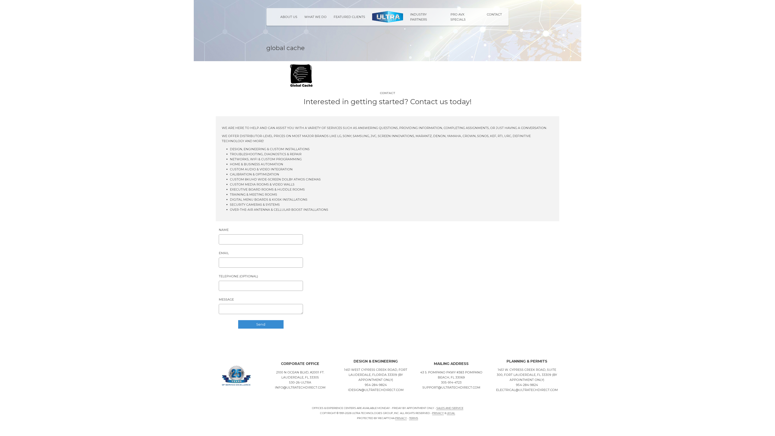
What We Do (315, 17)
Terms (413, 418)
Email (224, 253)
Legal (451, 413)
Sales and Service (449, 408)
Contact (494, 14)
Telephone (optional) (238, 276)
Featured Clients (349, 17)
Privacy (438, 413)
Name (224, 230)
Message (226, 299)
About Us (288, 17)
